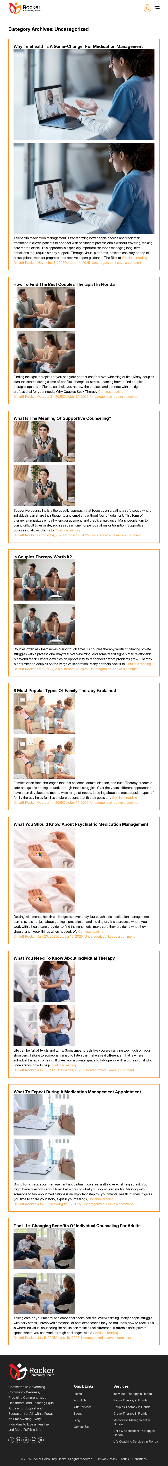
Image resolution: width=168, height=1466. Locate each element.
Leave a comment (129, 263)
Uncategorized (103, 263)
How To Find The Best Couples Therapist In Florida (64, 284)
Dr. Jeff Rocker (25, 263)
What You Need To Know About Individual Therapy (64, 958)
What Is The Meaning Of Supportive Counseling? (62, 418)
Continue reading (134, 258)
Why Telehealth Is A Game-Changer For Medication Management (78, 46)
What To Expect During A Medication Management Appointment (77, 1091)
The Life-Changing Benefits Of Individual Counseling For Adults (77, 1225)
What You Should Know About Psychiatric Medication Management (81, 824)
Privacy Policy (107, 1459)
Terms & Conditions (133, 1459)
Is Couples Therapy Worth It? (43, 556)
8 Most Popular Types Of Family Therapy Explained (65, 690)
